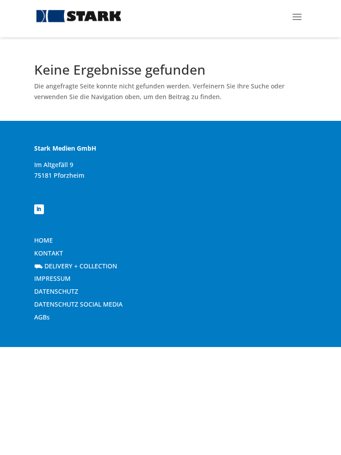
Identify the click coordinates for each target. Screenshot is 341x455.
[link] (78, 16)
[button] (297, 16)
